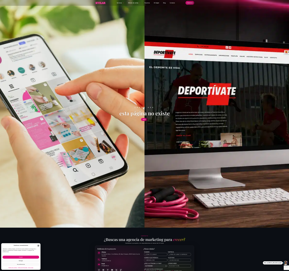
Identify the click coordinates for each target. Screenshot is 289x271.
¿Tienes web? (172, 263)
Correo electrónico (151, 257)
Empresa (171, 252)
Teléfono (171, 257)
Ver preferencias (21, 264)
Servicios (119, 3)
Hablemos (190, 3)
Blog (164, 3)
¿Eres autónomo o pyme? (153, 263)
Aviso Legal (30, 267)
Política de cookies (13, 267)
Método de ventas (133, 3)
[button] (38, 245)
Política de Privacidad (22, 267)
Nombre (147, 252)
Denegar (21, 260)
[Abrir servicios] (123, 2)
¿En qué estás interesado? (153, 269)
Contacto (172, 3)
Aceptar (21, 257)
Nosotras (147, 3)
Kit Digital (156, 3)
